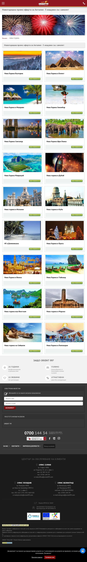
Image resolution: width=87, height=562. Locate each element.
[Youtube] (54, 439)
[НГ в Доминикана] (22, 239)
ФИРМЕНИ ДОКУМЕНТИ (31, 446)
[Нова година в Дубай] (64, 171)
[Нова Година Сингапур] (22, 137)
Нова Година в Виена (13, 277)
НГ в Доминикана (11, 243)
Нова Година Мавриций (14, 175)
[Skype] (36, 440)
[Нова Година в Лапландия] (64, 341)
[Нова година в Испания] (22, 205)
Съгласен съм (49, 557)
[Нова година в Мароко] (64, 307)
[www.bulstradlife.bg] (15, 525)
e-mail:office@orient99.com (43, 477)
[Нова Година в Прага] (64, 239)
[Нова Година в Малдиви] (22, 103)
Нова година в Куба (55, 209)
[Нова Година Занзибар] (64, 103)
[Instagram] (58, 439)
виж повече (34, 79)
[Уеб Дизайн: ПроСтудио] (7, 543)
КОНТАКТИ (16, 446)
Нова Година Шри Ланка (56, 141)
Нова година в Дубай (55, 175)
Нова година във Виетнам (15, 311)
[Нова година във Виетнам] (22, 307)
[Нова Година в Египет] (64, 69)
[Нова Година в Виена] (22, 273)
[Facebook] (49, 439)
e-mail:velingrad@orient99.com (64, 495)
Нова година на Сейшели (14, 345)
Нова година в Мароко (56, 311)
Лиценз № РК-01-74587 (46, 503)
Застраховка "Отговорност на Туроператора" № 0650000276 (46, 507)
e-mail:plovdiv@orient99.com (23, 495)
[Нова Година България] (22, 69)
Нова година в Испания (14, 209)
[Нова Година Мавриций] (22, 171)
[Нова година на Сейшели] (22, 341)
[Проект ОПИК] (51, 517)
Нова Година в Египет (55, 73)
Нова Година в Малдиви (14, 107)
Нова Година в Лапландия (57, 345)
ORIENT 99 (8, 424)
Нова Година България (13, 73)
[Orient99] (43, 3)
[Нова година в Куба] (64, 205)
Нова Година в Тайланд (56, 277)
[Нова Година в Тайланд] (64, 273)
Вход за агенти (49, 446)
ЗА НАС (5, 446)
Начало (4, 38)
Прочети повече (37, 557)
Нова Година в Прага (55, 243)
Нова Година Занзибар (56, 107)
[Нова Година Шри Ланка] (64, 137)
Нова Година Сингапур (13, 141)
